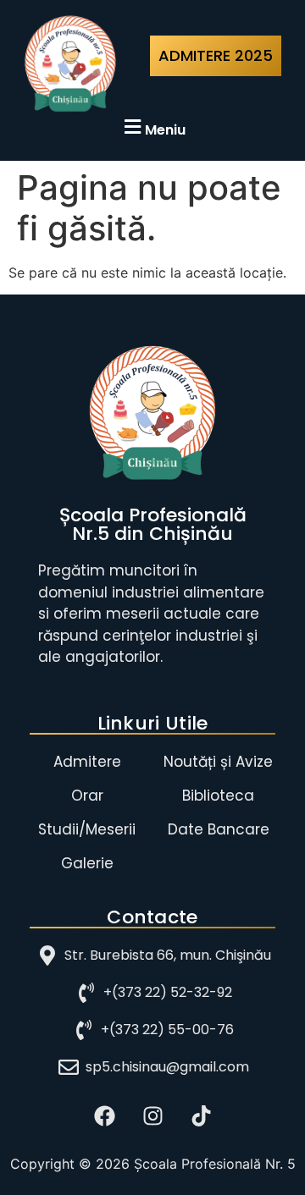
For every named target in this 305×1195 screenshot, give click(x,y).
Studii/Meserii (87, 829)
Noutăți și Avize (218, 762)
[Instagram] (152, 1115)
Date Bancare (218, 829)
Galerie (87, 863)
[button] (152, 127)
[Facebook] (104, 1115)
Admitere (87, 762)
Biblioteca (218, 795)
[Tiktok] (201, 1115)
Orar (87, 795)
